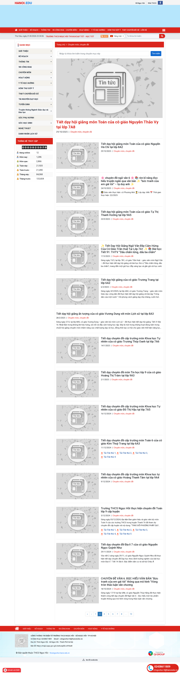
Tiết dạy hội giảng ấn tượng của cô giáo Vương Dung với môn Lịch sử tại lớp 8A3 (105, 313)
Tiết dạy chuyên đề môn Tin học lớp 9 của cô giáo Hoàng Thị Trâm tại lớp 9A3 (131, 374)
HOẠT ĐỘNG (84, 30)
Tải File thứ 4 (109, 457)
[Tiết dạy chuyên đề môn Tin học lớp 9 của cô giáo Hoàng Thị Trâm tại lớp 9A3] (77, 384)
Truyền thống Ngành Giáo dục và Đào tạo (34, 111)
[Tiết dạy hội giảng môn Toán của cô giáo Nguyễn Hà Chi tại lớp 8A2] (77, 155)
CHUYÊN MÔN (71, 30)
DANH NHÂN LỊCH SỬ (28, 134)
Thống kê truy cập (28, 141)
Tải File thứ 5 (125, 534)
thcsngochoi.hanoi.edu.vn (60, 653)
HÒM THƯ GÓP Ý (114, 30)
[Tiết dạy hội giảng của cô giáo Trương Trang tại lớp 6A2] (77, 291)
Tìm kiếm (156, 53)
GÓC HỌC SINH (25, 123)
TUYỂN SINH (24, 104)
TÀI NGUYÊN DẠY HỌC (28, 99)
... (126, 614)
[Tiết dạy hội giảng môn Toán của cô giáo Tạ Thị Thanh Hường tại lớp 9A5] (77, 223)
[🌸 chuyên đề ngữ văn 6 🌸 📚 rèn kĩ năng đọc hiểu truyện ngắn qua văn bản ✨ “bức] (77, 189)
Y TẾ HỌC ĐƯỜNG (98, 30)
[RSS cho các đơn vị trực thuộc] (104, 36)
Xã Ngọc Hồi (140, 3)
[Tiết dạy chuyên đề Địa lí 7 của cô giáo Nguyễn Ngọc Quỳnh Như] (77, 556)
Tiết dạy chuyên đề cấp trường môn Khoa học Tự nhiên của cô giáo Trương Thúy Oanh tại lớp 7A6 (130, 340)
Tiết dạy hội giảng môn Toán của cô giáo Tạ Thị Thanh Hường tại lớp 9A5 (129, 213)
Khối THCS (152, 3)
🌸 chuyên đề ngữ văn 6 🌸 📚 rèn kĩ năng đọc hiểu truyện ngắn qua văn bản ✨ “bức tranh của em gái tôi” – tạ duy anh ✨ (130, 181)
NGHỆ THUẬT (25, 128)
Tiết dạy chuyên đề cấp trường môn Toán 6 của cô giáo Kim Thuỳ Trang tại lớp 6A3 (131, 442)
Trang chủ (61, 44)
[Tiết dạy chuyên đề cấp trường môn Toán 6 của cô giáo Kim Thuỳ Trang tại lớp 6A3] (77, 452)
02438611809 (162, 666)
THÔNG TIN (45, 30)
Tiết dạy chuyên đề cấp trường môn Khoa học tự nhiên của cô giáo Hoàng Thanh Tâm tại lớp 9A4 (130, 476)
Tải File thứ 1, (109, 453)
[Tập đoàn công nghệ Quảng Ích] (156, 653)
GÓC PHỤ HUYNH (26, 118)
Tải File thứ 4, (109, 534)
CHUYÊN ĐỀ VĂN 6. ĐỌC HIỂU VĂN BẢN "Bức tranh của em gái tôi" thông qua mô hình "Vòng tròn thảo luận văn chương (129, 581)
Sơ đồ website (92, 660)
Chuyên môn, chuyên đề (78, 44)
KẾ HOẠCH (34, 30)
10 (131, 614)
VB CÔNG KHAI (58, 30)
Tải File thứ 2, (125, 453)
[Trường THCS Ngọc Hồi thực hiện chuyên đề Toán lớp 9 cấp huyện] (77, 520)
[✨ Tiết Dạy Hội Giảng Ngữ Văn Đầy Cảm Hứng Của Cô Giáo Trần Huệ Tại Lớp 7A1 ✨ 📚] (77, 257)
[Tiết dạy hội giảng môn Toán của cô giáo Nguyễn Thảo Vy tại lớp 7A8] (109, 88)
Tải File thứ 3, (141, 453)
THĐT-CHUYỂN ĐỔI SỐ (130, 30)
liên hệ (144, 30)
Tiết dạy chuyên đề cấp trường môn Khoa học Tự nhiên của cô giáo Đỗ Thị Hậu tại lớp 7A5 (130, 408)
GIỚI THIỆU (23, 30)
